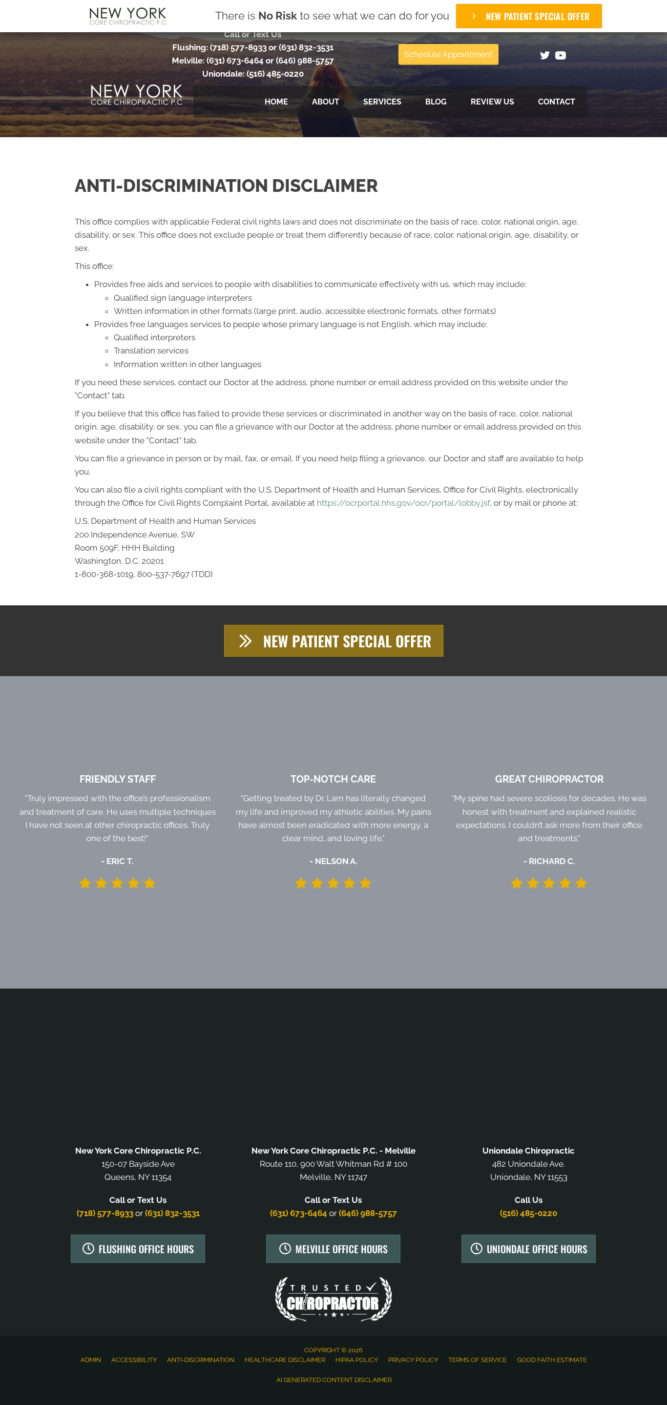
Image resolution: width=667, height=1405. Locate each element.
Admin (91, 1360)
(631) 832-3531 (306, 47)
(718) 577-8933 (238, 47)
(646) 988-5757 (305, 60)
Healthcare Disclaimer (285, 1360)
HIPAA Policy (356, 1360)
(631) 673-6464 (235, 60)
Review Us (492, 101)
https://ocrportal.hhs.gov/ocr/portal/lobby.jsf (403, 503)
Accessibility (134, 1360)
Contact (556, 101)
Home (276, 101)
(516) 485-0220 (275, 74)
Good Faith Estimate (552, 1360)
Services (382, 101)
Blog (436, 101)
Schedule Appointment (448, 54)
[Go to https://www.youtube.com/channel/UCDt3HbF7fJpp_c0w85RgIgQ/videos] (560, 57)
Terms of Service (477, 1360)
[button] (333, 641)
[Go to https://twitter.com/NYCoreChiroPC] (545, 57)
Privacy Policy (413, 1360)
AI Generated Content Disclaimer (334, 1380)
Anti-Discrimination (200, 1360)
